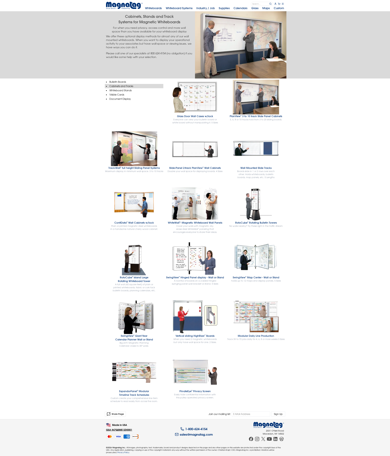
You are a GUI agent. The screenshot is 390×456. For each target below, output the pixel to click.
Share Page (118, 414)
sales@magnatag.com (196, 434)
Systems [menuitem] (179, 8)
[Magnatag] (269, 425)
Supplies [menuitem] (224, 8)
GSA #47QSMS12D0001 (119, 429)
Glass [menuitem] (255, 8)
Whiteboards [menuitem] (153, 8)
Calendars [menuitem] (240, 8)
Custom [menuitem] (279, 8)
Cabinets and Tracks (121, 86)
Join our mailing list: (220, 414)
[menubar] (214, 8)
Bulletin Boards (117, 81)
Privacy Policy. (123, 452)
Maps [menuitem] (266, 8)
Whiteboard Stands (120, 90)
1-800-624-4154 (196, 429)
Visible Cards (116, 94)
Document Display (120, 98)
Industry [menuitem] (205, 8)
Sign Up (278, 414)
